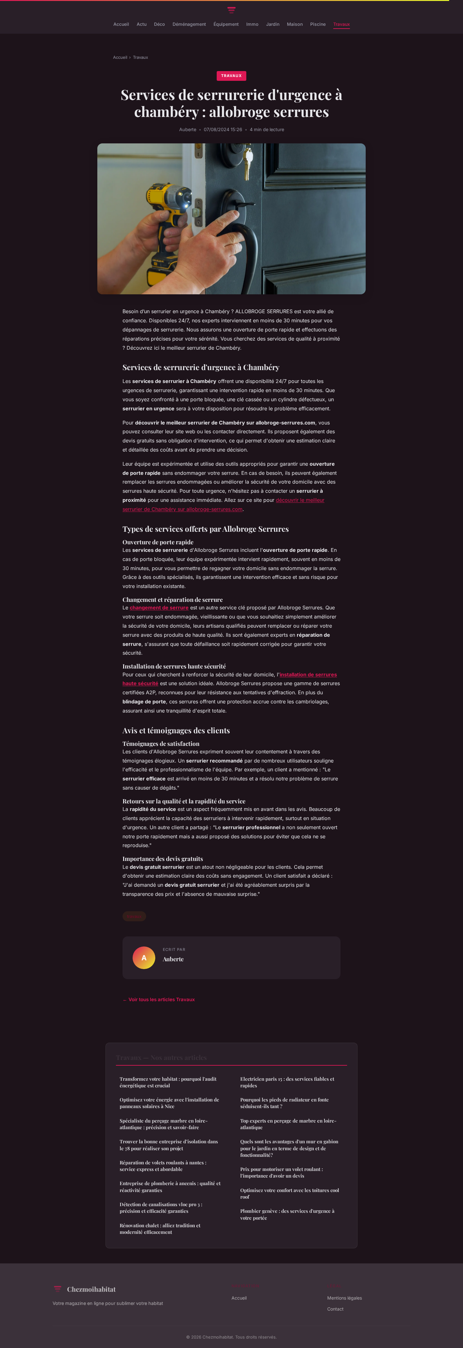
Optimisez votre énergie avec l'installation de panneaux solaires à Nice (169, 1102)
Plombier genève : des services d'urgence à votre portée (287, 1214)
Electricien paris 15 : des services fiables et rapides (287, 1082)
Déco (159, 24)
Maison (295, 24)
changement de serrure (159, 607)
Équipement (226, 24)
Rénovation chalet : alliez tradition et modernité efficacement (160, 1228)
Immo (252, 24)
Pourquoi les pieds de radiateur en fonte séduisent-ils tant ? (284, 1102)
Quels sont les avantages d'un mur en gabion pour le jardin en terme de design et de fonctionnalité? (289, 1148)
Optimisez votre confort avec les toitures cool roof (289, 1193)
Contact (335, 1309)
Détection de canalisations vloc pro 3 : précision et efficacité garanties (161, 1207)
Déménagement (189, 24)
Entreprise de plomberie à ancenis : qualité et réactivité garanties (170, 1186)
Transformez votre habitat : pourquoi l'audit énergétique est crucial (168, 1082)
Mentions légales (344, 1298)
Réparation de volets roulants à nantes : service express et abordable (163, 1165)
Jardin (272, 24)
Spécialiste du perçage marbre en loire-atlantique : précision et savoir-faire (164, 1124)
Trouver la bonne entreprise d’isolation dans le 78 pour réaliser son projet (169, 1144)
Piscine (318, 24)
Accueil (121, 24)
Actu (141, 24)
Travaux (341, 24)
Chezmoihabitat (91, 1288)
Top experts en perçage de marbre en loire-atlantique (288, 1124)
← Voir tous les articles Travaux (159, 999)
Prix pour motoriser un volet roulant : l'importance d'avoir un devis (281, 1172)
